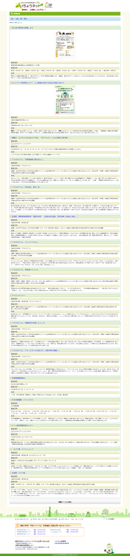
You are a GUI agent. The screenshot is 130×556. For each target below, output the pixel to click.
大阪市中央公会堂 (55, 530)
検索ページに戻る (65, 502)
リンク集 (80, 519)
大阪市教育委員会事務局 (61, 543)
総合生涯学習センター (23, 530)
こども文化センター (56, 532)
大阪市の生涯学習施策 (50, 519)
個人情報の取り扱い (23, 519)
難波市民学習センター (23, 534)
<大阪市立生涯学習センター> (23, 543)
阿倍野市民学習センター (24, 532)
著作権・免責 (37, 519)
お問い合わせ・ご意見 (67, 519)
